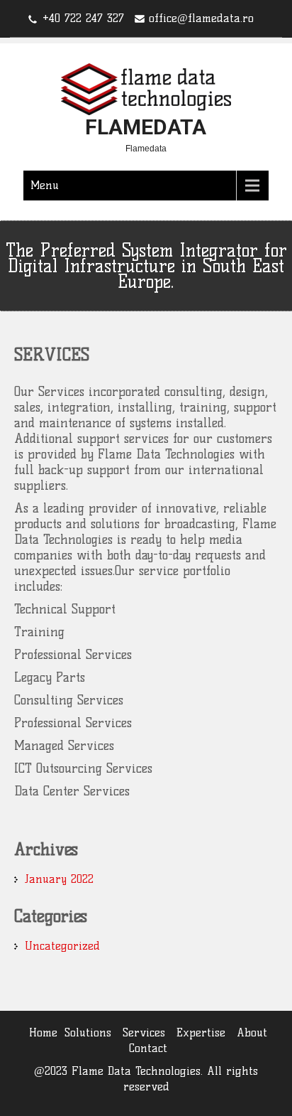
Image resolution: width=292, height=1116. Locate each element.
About (252, 1032)
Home (43, 1032)
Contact (148, 1048)
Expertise (200, 1032)
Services (144, 1032)
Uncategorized (62, 946)
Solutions (87, 1032)
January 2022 (59, 879)
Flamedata (145, 126)
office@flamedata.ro (201, 18)
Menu (44, 185)
